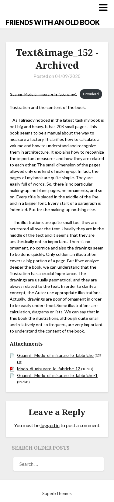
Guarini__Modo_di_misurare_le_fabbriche (55, 355)
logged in (50, 425)
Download (91, 94)
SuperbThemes (57, 493)
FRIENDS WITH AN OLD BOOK (53, 22)
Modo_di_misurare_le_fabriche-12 (48, 368)
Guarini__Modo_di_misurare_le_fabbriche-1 (43, 94)
